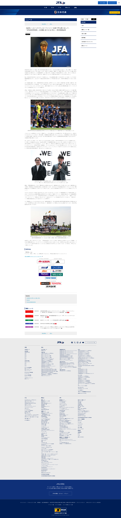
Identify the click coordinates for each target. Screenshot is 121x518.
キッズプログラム (27, 409)
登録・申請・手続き (81, 406)
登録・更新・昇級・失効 (45, 422)
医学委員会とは (43, 444)
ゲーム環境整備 (61, 411)
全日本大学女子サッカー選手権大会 (83, 353)
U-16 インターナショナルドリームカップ (66, 360)
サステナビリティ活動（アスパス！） (84, 410)
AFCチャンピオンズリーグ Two (46, 356)
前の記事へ (44, 24)
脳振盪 (42, 434)
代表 (45, 7)
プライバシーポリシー (81, 502)
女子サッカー (80, 420)
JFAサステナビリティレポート (64, 433)
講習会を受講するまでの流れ (45, 415)
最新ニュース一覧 (85, 29)
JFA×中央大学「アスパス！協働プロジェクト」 (66, 423)
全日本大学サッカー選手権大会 (46, 364)
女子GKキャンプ (62, 406)
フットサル (79, 422)
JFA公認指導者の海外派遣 (45, 429)
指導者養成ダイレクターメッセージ (46, 413)
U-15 (25, 359)
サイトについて (23, 502)
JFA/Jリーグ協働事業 (62, 415)
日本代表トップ (27, 349)
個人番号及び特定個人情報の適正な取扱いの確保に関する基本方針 (62, 502)
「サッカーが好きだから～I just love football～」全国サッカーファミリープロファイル (32, 415)
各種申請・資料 (43, 423)
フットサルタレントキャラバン (64, 409)
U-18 (25, 356)
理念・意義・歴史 (44, 421)
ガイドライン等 (43, 431)
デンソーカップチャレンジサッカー (46, 368)
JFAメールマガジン (81, 436)
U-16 (25, 358)
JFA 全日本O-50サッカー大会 (82, 370)
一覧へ (51, 24)
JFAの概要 (79, 402)
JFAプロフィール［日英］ (82, 415)
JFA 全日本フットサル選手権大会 (83, 376)
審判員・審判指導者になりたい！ (46, 403)
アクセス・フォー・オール (82, 412)
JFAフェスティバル (28, 413)
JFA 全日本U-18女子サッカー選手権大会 (84, 355)
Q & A (79, 433)
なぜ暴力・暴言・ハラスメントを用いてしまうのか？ (49, 453)
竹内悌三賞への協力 (62, 425)
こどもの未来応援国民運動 (63, 427)
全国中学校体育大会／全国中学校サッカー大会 (67, 363)
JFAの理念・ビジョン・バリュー (60, 493)
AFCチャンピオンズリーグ (45, 354)
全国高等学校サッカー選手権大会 (65, 354)
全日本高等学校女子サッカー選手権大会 (84, 360)
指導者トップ (43, 411)
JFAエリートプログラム (63, 404)
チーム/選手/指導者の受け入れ (64, 442)
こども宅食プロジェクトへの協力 (64, 432)
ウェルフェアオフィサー (45, 463)
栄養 (42, 441)
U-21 (25, 354)
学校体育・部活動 (27, 411)
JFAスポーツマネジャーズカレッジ (64, 428)
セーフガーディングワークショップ (46, 466)
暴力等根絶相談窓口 (44, 469)
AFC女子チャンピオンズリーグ (83, 364)
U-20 (25, 362)
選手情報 (83, 37)
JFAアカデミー (61, 412)
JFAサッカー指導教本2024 (45, 419)
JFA (60, 397)
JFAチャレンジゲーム (28, 405)
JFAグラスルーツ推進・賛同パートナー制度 (31, 416)
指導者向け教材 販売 (44, 420)
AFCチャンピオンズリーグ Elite (46, 355)
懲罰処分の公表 (43, 470)
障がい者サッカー (27, 412)
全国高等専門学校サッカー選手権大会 (47, 372)
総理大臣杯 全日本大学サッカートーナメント (48, 366)
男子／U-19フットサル (28, 369)
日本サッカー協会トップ (81, 399)
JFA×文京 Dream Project (81, 413)
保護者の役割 (43, 457)
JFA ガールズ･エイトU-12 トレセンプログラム (66, 407)
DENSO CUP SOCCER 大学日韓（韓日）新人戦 (48, 370)
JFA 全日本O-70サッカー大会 (82, 372)
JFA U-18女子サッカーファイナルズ (83, 354)
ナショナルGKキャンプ (63, 405)
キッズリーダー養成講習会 (29, 410)
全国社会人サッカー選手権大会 (46, 360)
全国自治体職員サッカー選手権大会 (46, 361)
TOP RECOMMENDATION (31, 302)
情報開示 (79, 407)
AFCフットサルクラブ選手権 (82, 385)
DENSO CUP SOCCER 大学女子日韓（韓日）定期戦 (49, 371)
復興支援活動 (61, 431)
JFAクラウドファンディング (45, 472)
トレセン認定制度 (62, 402)
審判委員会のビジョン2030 (45, 400)
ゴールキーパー (43, 426)
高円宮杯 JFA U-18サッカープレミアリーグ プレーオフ (68, 353)
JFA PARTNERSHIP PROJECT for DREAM (48, 475)
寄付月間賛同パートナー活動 (64, 435)
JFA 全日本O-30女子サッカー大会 (83, 351)
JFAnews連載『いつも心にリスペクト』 (47, 458)
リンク (79, 435)
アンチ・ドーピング (44, 439)
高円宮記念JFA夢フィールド (63, 414)
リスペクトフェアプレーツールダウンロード (48, 468)
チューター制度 (43, 425)
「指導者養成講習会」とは (45, 414)
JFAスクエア (27, 408)
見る (52, 7)
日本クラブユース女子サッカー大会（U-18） (85, 363)
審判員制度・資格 (44, 404)
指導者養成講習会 (44, 416)
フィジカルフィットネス (45, 427)
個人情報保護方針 (45, 502)
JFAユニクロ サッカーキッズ (29, 402)
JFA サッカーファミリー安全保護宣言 (47, 449)
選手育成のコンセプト (62, 400)
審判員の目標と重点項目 (45, 409)
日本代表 (28, 300)
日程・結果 (84, 33)
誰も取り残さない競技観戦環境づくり (65, 420)
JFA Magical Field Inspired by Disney (30, 403)
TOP (83, 25)
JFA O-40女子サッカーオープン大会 (83, 352)
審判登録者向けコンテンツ (45, 406)
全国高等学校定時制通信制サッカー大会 (66, 356)
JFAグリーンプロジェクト (63, 419)
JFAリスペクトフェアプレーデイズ (46, 462)
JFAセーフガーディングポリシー (46, 450)
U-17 (25, 357)
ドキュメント (80, 425)
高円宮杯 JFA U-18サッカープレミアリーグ (66, 351)
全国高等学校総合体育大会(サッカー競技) (66, 355)
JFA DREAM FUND (81, 414)
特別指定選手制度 (62, 410)
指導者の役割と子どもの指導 (45, 456)
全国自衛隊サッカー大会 (45, 362)
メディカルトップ (44, 433)
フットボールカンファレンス (45, 418)
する (60, 7)
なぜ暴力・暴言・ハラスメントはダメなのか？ (48, 454)
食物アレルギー (43, 440)
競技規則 (42, 407)
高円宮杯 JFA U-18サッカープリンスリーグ (66, 352)
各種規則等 (79, 432)
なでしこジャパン (27, 361)
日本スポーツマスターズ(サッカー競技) (47, 363)
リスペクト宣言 (43, 448)
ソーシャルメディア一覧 (91, 342)
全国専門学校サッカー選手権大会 (46, 374)
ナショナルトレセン (62, 403)
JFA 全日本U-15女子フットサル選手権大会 (84, 382)
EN (119, 3)
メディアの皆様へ (58, 504)
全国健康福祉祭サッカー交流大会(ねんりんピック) (86, 373)
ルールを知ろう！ (81, 390)
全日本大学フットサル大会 (82, 379)
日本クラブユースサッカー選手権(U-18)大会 (66, 357)
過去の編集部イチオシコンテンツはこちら (33, 256)
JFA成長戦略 (80, 404)
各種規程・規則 (80, 405)
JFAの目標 (79, 403)
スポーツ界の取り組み (44, 461)
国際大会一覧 (43, 350)
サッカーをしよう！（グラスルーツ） (30, 399)
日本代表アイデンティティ (87, 41)
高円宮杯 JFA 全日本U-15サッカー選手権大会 (67, 362)
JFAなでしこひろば (28, 404)
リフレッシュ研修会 (44, 417)
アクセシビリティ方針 (32, 502)
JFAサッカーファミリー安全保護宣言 (65, 422)
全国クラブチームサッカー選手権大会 (47, 359)
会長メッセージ (80, 400)
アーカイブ (50, 504)
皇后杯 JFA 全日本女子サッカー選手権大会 (84, 350)
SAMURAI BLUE (27, 352)
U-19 (25, 355)
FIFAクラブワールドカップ (45, 375)
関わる (68, 7)
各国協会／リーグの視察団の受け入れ (65, 443)
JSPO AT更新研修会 (44, 438)
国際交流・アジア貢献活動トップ (64, 437)
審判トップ (43, 399)
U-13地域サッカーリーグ (63, 364)
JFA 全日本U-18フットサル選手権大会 (84, 380)
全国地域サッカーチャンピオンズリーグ (47, 358)
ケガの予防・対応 (44, 442)
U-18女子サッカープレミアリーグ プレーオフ (85, 356)
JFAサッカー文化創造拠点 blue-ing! (83, 391)
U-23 (25, 353)
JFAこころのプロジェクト (63, 424)
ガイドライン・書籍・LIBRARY (46, 445)
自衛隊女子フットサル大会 (82, 378)
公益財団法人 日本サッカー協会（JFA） (33, 298)
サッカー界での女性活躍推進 (64, 421)
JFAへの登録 (102, 2)
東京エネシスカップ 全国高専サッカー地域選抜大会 (49, 373)
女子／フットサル (27, 370)
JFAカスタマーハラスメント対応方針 (93, 502)
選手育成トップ (61, 399)
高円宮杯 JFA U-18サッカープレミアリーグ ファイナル (68, 350)
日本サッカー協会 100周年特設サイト (84, 411)
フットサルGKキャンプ (63, 408)
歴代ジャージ (84, 45)
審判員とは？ (43, 402)
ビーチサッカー (27, 373)
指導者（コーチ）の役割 (45, 412)
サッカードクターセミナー (45, 437)
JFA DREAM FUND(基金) (45, 474)
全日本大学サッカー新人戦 (45, 367)
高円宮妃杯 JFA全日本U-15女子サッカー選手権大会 (86, 357)
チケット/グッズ (112, 2)
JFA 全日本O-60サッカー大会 (82, 371)
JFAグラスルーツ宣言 (28, 400)
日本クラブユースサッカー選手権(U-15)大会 (66, 366)
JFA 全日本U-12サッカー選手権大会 (65, 370)
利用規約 (39, 502)
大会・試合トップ (44, 349)
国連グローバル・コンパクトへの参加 (65, 434)
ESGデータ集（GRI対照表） (82, 408)
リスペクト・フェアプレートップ (46, 447)
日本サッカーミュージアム (82, 393)
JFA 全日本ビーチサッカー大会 (83, 388)
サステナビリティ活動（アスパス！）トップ (66, 418)
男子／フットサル (27, 368)
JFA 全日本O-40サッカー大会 (82, 369)
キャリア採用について (67, 504)
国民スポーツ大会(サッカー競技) (46, 357)
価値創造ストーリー (81, 409)
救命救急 (42, 436)
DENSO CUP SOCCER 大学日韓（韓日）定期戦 (48, 369)
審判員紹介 (43, 405)
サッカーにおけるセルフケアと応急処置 (47, 443)
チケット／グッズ (80, 428)
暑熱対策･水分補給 (44, 435)
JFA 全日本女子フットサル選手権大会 (84, 377)
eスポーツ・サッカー (28, 376)
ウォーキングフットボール (29, 407)
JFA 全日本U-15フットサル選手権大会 (84, 381)
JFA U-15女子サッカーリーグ (82, 359)
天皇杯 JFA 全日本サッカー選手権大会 (47, 353)
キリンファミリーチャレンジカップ (30, 406)
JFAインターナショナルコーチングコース (47, 430)
